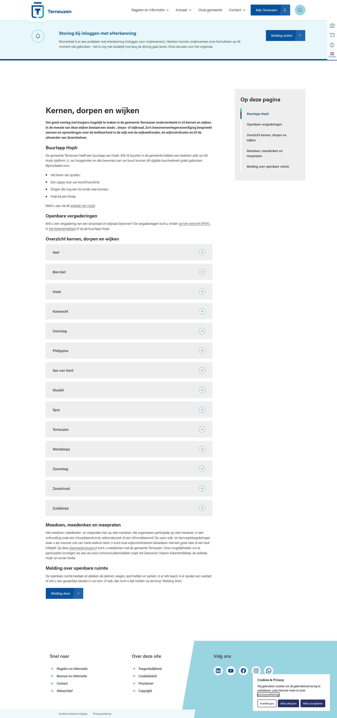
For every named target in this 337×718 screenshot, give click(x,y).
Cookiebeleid (147, 676)
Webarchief (64, 691)
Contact (62, 683)
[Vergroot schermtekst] (332, 35)
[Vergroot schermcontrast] (332, 45)
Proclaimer (145, 683)
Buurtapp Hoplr (258, 114)
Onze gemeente (210, 10)
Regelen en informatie (72, 669)
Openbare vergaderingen (264, 124)
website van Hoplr (83, 206)
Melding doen (60, 593)
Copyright (145, 691)
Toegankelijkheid (150, 669)
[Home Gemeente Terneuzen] (51, 10)
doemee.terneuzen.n (83, 548)
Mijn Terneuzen (266, 10)
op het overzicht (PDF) (194, 223)
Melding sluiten (282, 35)
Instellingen (267, 703)
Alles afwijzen (288, 703)
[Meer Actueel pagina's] (190, 10)
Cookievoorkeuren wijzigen (73, 714)
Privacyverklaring (102, 713)
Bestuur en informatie (72, 676)
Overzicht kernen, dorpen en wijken (266, 137)
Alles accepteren (313, 703)
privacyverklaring (268, 694)
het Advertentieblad (62, 229)
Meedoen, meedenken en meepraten (265, 153)
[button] (332, 25)
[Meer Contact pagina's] (244, 10)
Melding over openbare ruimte (268, 166)
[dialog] (291, 692)
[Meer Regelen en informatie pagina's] (167, 10)
